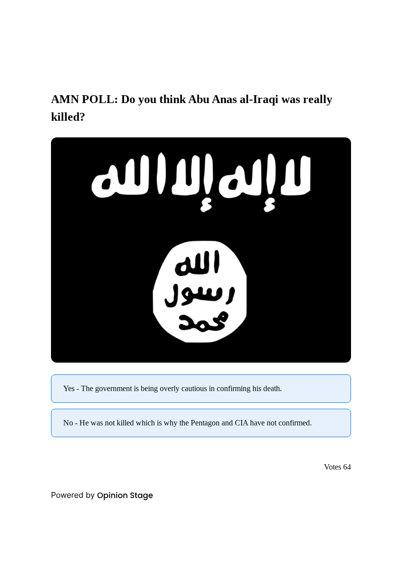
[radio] (201, 388)
